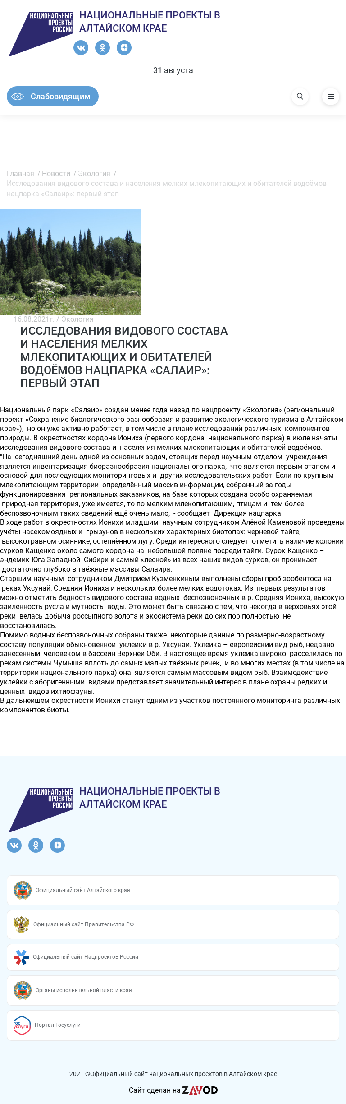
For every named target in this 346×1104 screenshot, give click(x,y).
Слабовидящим (61, 96)
